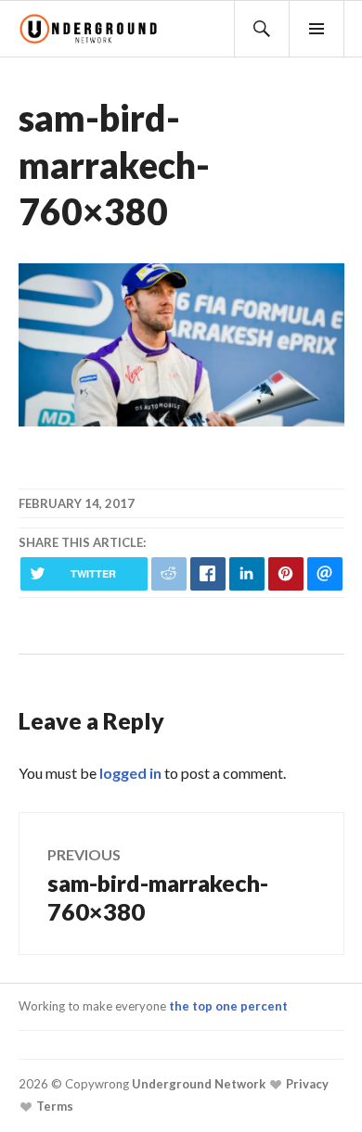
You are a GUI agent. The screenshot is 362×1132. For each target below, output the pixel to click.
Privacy (306, 1083)
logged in (130, 773)
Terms (53, 1106)
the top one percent (228, 1005)
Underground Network (197, 1083)
